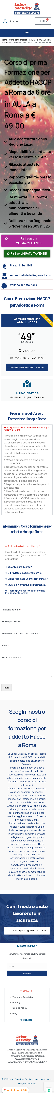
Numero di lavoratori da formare (21, 633)
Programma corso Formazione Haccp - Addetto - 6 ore (26, 428)
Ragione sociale (11, 609)
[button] (27, 32)
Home (4, 39)
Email (5, 645)
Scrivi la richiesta (12, 657)
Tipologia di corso (13, 621)
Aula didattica (27, 393)
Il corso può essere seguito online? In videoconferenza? (26, 592)
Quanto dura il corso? (20, 566)
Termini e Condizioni (23, 996)
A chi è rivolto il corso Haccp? (24, 546)
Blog (14, 1013)
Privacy (16, 1002)
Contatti (28, 1019)
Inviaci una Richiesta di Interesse (27, 367)
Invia (6, 687)
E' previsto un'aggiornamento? (25, 572)
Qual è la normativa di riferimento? (27, 584)
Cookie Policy (19, 1007)
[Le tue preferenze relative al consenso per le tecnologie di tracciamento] (49, 1090)
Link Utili (27, 990)
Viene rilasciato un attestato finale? (28, 578)
